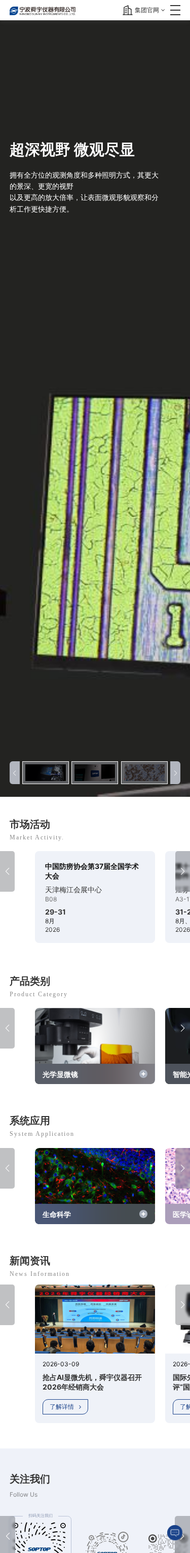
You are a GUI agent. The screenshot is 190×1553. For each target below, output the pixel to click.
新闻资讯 (30, 1261)
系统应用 (30, 1121)
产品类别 (30, 981)
